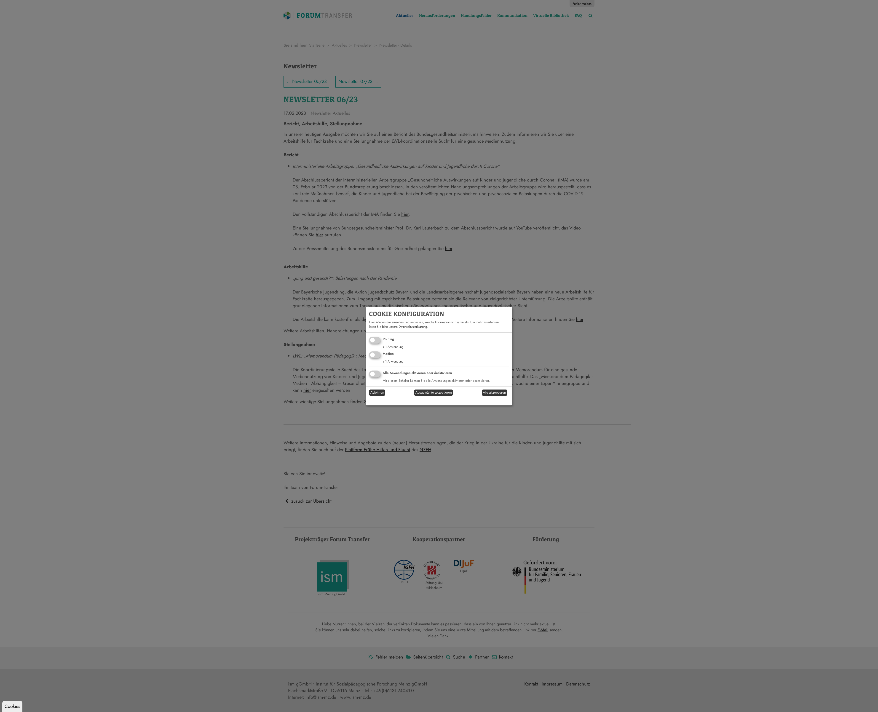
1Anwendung (393, 347)
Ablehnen (377, 393)
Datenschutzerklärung (413, 327)
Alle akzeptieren (494, 393)
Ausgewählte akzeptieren (433, 393)
